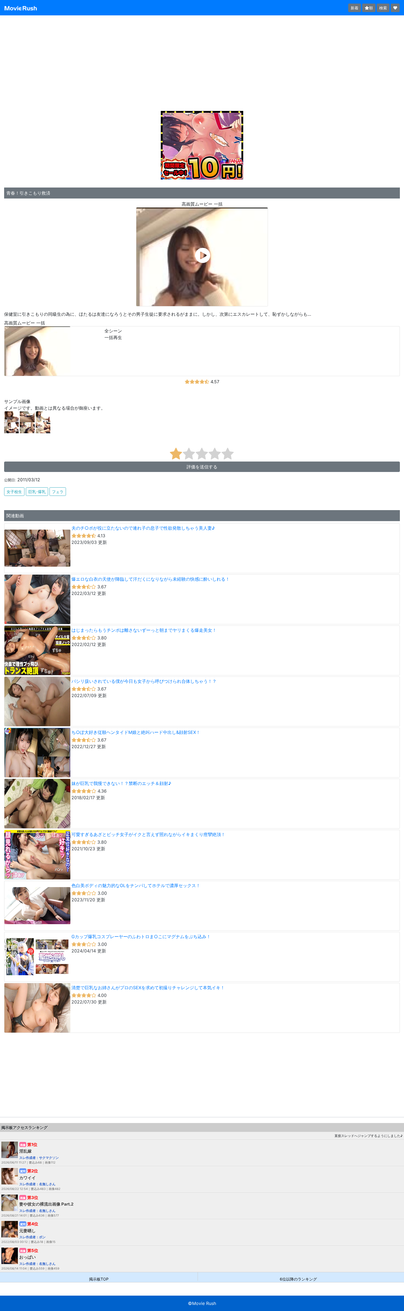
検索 (383, 7)
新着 (354, 7)
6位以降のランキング (298, 1279)
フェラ (57, 491)
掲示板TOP (99, 1279)
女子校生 (14, 491)
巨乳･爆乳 (37, 491)
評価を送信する (202, 466)
